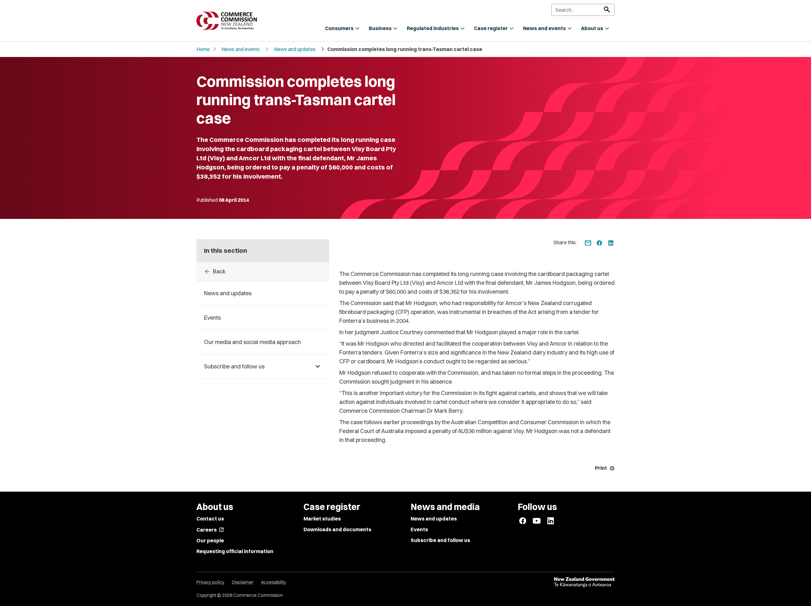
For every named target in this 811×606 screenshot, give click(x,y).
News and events (240, 49)
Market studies (322, 518)
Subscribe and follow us (440, 540)
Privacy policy (210, 582)
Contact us (210, 518)
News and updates (295, 49)
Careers (210, 529)
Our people (210, 540)
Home (203, 49)
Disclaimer (242, 582)
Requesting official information (234, 551)
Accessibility (273, 582)
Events (419, 529)
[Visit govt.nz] (584, 582)
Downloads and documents (337, 529)
